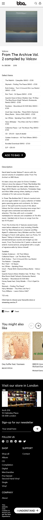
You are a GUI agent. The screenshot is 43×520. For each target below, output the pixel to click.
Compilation (7, 464)
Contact (26, 453)
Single (5, 482)
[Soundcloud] (15, 441)
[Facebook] (11, 441)
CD (3, 461)
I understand (26, 510)
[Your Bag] (40, 3)
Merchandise (8, 472)
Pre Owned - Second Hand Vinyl (10, 477)
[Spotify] (3, 441)
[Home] (21, 4)
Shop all (5, 453)
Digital (5, 468)
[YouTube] (20, 441)
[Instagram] (7, 441)
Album (5, 457)
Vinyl (4, 485)
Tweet (17, 311)
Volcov (5, 51)
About (5, 497)
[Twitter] (24, 441)
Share (7, 311)
